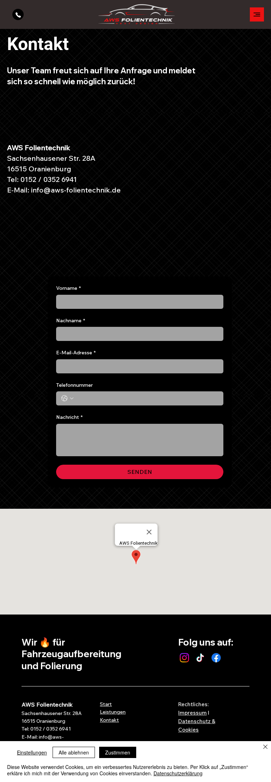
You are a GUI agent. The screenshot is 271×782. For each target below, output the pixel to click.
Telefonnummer (74, 385)
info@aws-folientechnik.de (76, 189)
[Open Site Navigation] (257, 14)
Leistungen (113, 712)
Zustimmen (117, 752)
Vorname (68, 288)
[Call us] (18, 14)
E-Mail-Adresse (76, 352)
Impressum (192, 712)
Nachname (70, 320)
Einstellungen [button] (32, 752)
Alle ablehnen (74, 752)
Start (106, 704)
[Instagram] (184, 658)
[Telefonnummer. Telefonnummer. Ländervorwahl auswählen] (67, 398)
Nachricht (69, 417)
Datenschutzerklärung (178, 773)
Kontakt (109, 720)
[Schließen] (265, 747)
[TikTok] (200, 658)
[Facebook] (216, 658)
